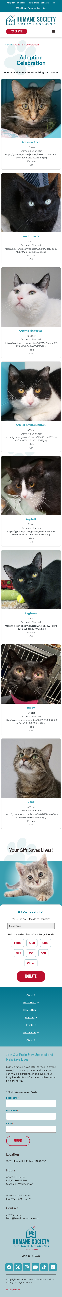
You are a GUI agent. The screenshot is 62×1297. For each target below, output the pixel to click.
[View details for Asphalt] (31, 485)
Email (9, 1123)
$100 (45, 943)
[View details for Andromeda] (31, 202)
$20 (43, 953)
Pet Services (29, 1032)
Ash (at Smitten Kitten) (31, 424)
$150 (32, 943)
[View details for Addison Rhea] (31, 108)
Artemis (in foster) (31, 330)
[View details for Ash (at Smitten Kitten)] (31, 391)
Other (31, 963)
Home (8, 44)
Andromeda (31, 236)
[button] (53, 31)
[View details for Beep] (31, 768)
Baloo (31, 707)
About (30, 1040)
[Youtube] (35, 1267)
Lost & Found (29, 1002)
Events (29, 1025)
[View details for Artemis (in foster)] (31, 297)
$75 (18, 953)
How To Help (29, 1010)
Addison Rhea (31, 142)
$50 (31, 953)
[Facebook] (9, 1267)
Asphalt (31, 519)
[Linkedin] (53, 1267)
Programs (29, 1017)
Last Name (12, 1110)
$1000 (17, 943)
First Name (12, 1098)
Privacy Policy (13, 1289)
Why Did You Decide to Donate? (31, 919)
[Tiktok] (44, 1267)
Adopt (30, 995)
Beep (31, 801)
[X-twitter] (18, 1267)
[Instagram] (26, 1267)
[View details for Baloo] (31, 674)
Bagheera (31, 613)
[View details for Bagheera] (31, 579)
